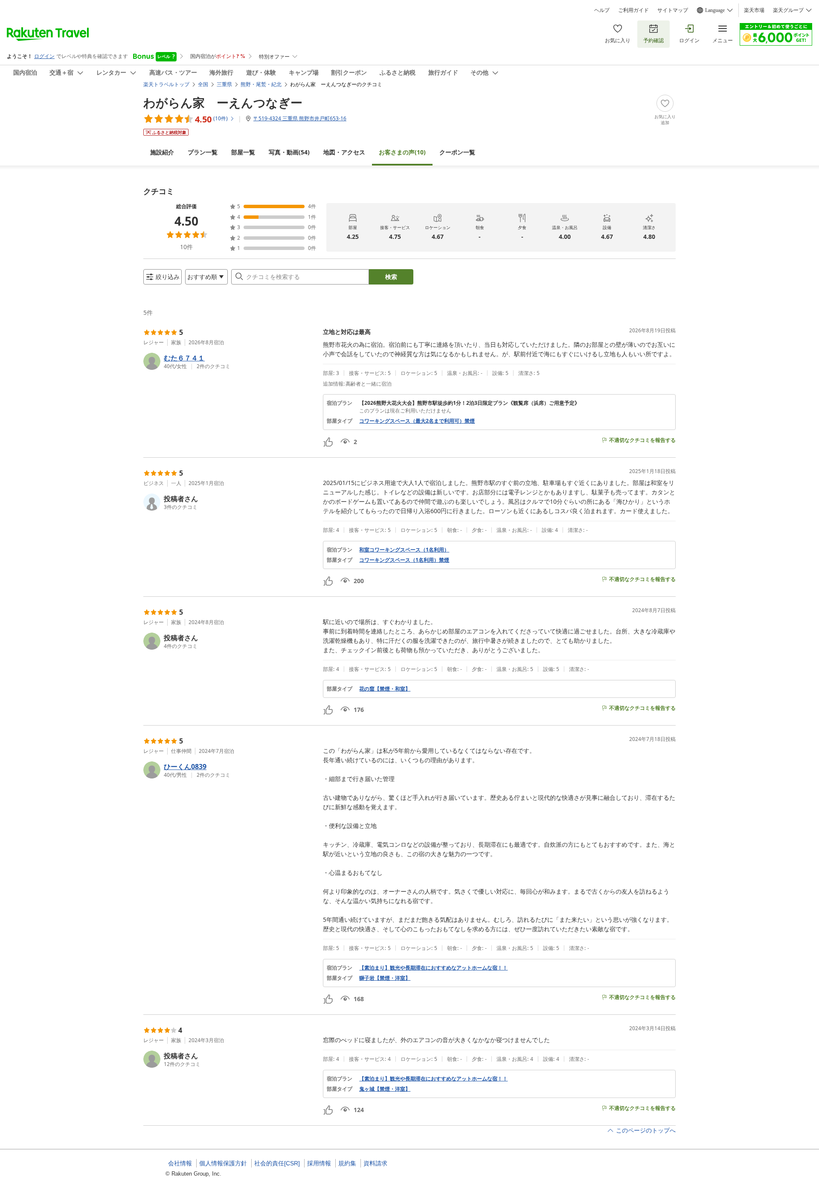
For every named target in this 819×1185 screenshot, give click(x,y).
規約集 (347, 1163)
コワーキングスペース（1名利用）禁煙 (404, 560)
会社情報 (180, 1163)
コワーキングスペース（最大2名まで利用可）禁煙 (417, 421)
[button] (229, 361)
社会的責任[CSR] (277, 1163)
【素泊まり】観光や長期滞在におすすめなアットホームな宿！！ (433, 967)
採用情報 (319, 1163)
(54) (289, 152)
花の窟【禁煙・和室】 (384, 688)
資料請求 (375, 1163)
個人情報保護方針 (223, 1163)
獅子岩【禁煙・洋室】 (384, 978)
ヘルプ (602, 10)
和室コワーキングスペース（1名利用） (404, 549)
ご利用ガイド (633, 10)
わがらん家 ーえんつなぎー (222, 102)
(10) (402, 152)
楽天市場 (754, 10)
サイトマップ (672, 10)
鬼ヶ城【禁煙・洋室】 (384, 1089)
